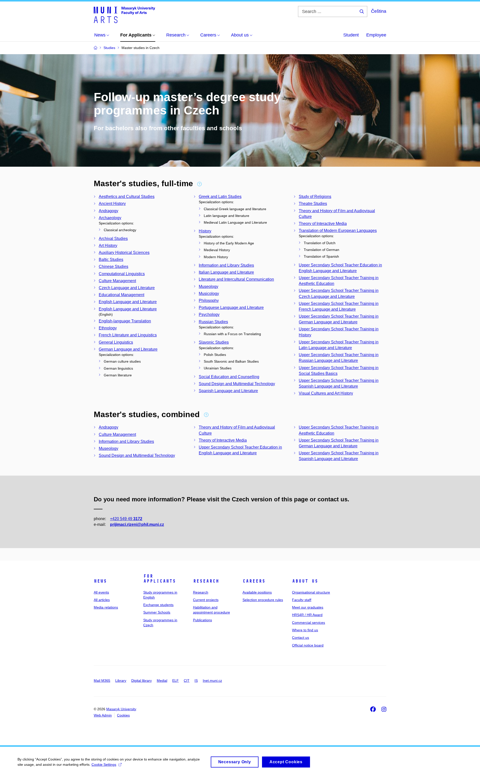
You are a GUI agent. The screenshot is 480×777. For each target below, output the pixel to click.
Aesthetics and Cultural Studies (126, 196)
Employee (376, 34)
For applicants (159, 578)
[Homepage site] (124, 14)
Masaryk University (121, 709)
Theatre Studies (313, 203)
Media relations (106, 607)
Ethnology (108, 328)
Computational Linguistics (122, 274)
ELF (175, 681)
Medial (162, 681)
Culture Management (117, 281)
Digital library (141, 681)
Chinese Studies (113, 266)
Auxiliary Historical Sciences (124, 252)
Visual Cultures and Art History (326, 393)
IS (196, 681)
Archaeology (110, 218)
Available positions (257, 592)
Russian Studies (213, 322)
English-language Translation (125, 321)
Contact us (300, 638)
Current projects (205, 600)
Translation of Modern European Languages (338, 230)
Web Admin (103, 715)
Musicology (209, 293)
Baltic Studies (111, 259)
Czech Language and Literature (127, 288)
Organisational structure (311, 592)
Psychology (209, 314)
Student (351, 34)
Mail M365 (102, 681)
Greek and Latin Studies (220, 196)
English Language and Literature (128, 302)
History (205, 231)
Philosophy (209, 300)
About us (305, 581)
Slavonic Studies (214, 342)
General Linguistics (116, 342)
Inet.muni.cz (212, 681)
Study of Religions (315, 196)
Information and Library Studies (226, 265)
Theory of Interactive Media (323, 223)
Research (206, 581)
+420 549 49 (126, 519)
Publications (202, 620)
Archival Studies (113, 238)
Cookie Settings (104, 765)
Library (120, 681)
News (100, 581)
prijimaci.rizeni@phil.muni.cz (137, 524)
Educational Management (121, 295)
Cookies (123, 715)
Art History (108, 245)
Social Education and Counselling (229, 377)
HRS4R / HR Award (307, 615)
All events (101, 592)
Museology (208, 286)
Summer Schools (156, 612)
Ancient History (112, 203)
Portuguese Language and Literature (231, 307)
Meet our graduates (307, 607)
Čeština (378, 11)
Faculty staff (301, 600)
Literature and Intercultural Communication (236, 279)
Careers (253, 581)
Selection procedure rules (262, 600)
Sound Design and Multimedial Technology (237, 384)
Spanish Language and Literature (228, 391)
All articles (102, 600)
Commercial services (308, 623)
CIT (187, 681)
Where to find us (305, 630)
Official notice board (308, 645)
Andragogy (108, 211)
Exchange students (158, 605)
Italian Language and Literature (226, 272)
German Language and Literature (128, 349)
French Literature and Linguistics (128, 335)
